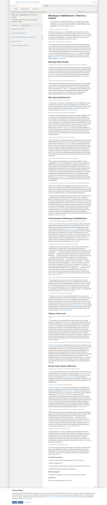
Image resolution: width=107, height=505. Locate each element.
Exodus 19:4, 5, (61, 177)
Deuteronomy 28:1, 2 (78, 305)
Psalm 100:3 (85, 35)
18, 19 (61, 56)
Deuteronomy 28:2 (85, 373)
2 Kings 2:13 (65, 143)
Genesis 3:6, (56, 56)
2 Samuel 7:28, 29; (72, 426)
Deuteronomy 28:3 (75, 316)
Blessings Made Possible (18, 29)
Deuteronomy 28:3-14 (69, 391)
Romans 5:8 (67, 88)
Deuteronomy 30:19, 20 (65, 310)
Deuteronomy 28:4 (64, 342)
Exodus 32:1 (57, 208)
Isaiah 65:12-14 (82, 406)
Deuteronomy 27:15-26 (54, 274)
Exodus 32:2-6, (58, 215)
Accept (14, 502)
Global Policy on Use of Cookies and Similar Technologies (58, 497)
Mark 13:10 (83, 357)
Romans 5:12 (62, 58)
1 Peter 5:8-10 (87, 440)
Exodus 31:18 (87, 187)
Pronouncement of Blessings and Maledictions (24, 37)
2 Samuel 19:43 (73, 110)
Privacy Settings (28, 498)
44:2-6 (71, 394)
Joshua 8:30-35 (75, 241)
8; (65, 177)
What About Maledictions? (18, 33)
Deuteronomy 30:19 (53, 454)
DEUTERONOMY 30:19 (66, 26)
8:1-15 (78, 426)
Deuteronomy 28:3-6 (69, 290)
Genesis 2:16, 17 (74, 53)
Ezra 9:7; (59, 394)
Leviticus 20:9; (65, 110)
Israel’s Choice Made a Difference (20, 45)
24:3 (67, 177)
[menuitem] (95, 6)
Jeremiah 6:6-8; (65, 394)
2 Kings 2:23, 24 (67, 127)
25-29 (63, 215)
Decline (20, 502)
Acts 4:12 (65, 92)
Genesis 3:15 (52, 74)
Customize (27, 502)
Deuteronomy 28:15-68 (57, 387)
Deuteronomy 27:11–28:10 (70, 229)
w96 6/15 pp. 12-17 (17, 12)
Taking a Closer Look (16, 41)
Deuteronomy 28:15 (70, 377)
